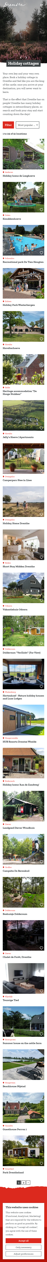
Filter (8, 125)
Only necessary (23, 1247)
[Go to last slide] (21, 57)
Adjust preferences (23, 1253)
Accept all (24, 1240)
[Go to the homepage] (14, 4)
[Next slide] (26, 57)
